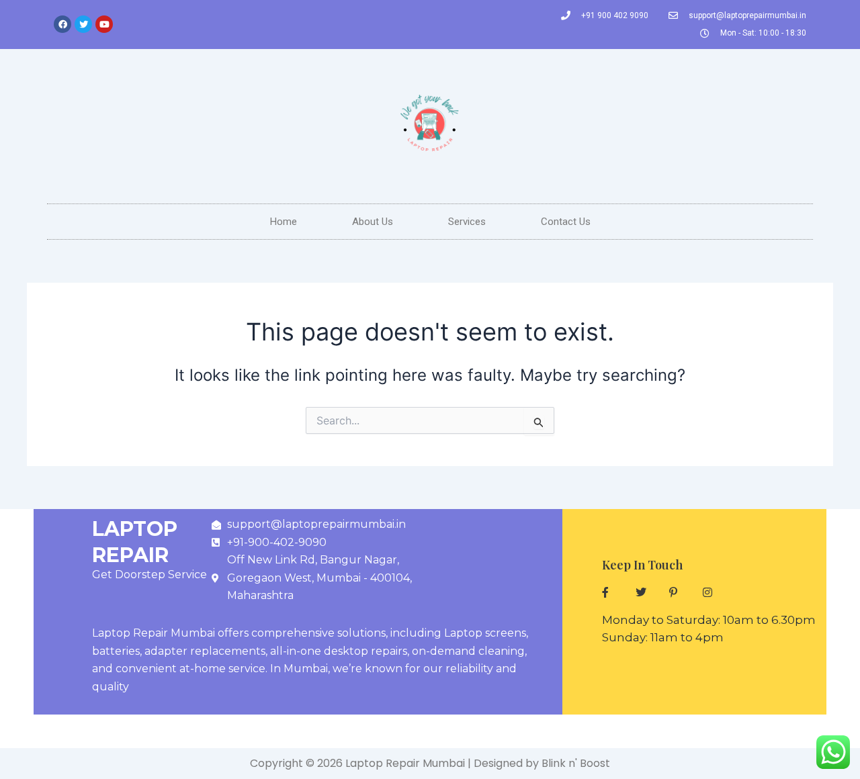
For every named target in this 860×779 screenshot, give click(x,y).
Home (283, 222)
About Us (372, 222)
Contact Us (566, 222)
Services (467, 222)
